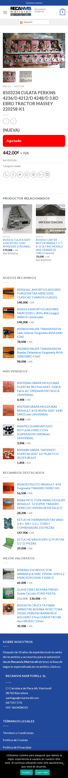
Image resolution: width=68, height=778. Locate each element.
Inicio (7, 86)
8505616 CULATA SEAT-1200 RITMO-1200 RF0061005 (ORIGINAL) (17, 243)
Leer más (42, 772)
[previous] (8, 50)
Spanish (27, 22)
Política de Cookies (15, 740)
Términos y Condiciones (18, 733)
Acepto (26, 772)
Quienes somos (34, 2)
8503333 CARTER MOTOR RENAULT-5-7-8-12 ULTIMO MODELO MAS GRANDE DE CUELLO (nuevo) (49, 246)
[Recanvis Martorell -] (33, 12)
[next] (59, 50)
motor (19, 86)
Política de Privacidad (17, 747)
